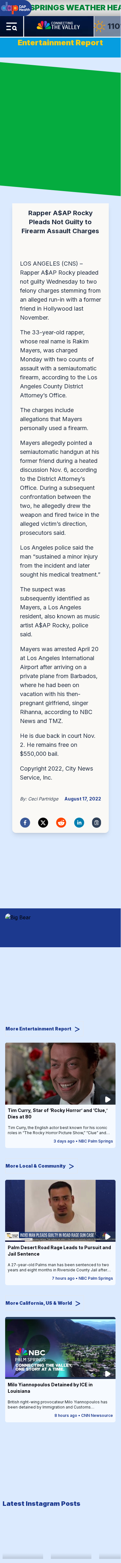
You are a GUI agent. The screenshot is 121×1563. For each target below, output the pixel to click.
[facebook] (25, 822)
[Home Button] (59, 26)
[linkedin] (79, 822)
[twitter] (43, 822)
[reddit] (61, 822)
